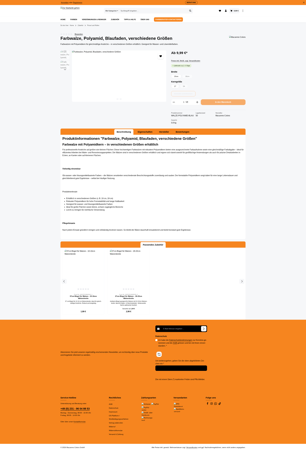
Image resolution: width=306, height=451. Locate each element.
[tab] (123, 132)
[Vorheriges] (65, 50)
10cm (176, 76)
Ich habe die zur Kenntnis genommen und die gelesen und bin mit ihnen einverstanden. (182, 343)
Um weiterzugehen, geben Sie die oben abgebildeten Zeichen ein (179, 362)
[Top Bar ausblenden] (304, 2)
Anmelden (65, 2)
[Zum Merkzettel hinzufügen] (161, 56)
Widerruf (112, 427)
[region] (113, 76)
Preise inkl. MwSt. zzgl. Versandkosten (185, 61)
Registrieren (77, 2)
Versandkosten (191, 447)
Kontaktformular (80, 422)
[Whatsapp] (215, 404)
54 (185, 86)
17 (175, 86)
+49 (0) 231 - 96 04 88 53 (75, 408)
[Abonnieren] (203, 328)
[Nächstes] (65, 69)
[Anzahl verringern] (173, 102)
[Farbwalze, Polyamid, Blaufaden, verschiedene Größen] (119, 76)
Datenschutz (113, 408)
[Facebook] (207, 404)
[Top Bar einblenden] (243, 11)
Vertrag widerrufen (116, 423)
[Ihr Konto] (225, 11)
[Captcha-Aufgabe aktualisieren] (159, 354)
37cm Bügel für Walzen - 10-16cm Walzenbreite (83, 297)
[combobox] (153, 11)
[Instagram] (211, 404)
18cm (188, 76)
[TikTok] (219, 404)
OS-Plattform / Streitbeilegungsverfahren (118, 417)
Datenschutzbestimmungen (180, 340)
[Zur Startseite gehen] (70, 10)
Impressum (113, 412)
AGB (175, 343)
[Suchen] (190, 11)
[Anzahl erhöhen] (197, 102)
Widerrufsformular (116, 430)
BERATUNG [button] (191, 2)
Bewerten (79, 34)
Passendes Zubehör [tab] (153, 245)
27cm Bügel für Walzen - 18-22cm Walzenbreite (128, 297)
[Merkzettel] (220, 11)
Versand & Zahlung (116, 434)
